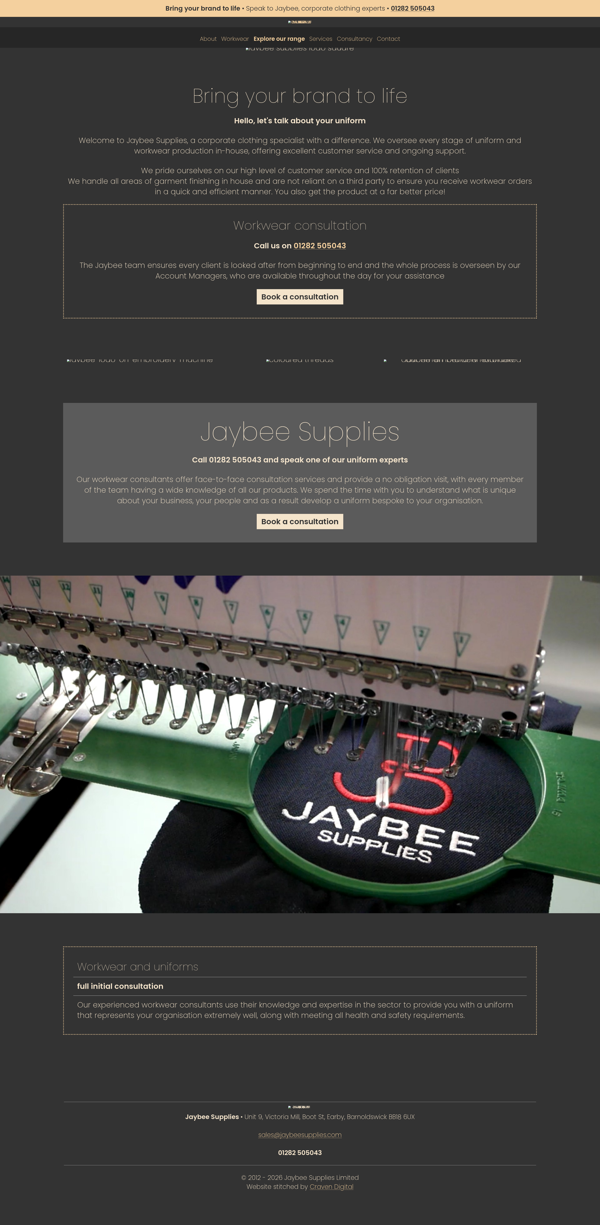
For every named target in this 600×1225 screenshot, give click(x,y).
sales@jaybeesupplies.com (300, 1134)
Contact (388, 39)
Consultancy (354, 39)
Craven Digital (331, 1186)
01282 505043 (320, 245)
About (208, 39)
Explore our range (279, 39)
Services (320, 39)
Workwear (235, 39)
